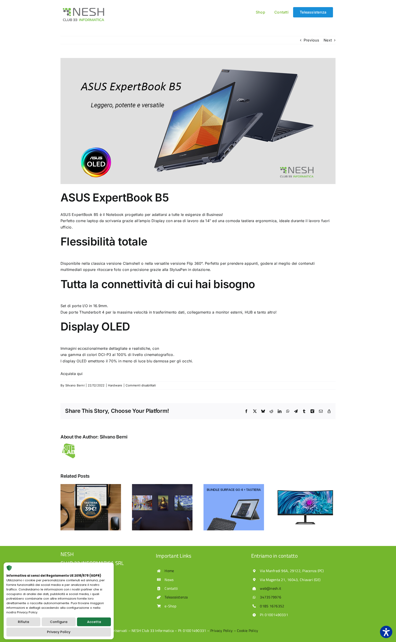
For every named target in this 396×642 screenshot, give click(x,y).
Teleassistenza (176, 597)
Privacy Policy (58, 632)
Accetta (94, 622)
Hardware (115, 385)
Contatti (171, 588)
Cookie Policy (247, 630)
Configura (58, 622)
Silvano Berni (75, 385)
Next (328, 40)
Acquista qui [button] (71, 373)
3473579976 (270, 597)
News (169, 579)
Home (169, 570)
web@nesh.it (270, 588)
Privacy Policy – (223, 630)
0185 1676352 (272, 606)
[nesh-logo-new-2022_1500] (83, 9)
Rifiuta (23, 622)
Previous (311, 40)
